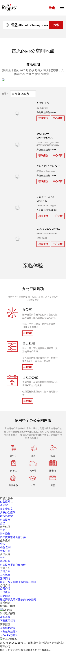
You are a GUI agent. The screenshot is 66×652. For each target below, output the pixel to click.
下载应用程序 (7, 620)
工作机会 (5, 574)
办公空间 (5, 501)
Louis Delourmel (48, 228)
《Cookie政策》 (9, 635)
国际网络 (5, 578)
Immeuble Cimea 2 (48, 166)
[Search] (6, 25)
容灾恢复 (5, 519)
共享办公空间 (7, 512)
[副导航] (12, 502)
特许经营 (5, 533)
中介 (2, 530)
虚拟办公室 (6, 516)
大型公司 (5, 551)
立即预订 (27, 401)
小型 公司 (5, 547)
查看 (4, 93)
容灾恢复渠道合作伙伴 (13, 537)
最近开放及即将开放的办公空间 (18, 582)
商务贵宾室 (6, 508)
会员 (2, 523)
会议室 (4, 505)
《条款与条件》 (9, 631)
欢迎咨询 (5, 617)
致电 (52, 8)
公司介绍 (5, 571)
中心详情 (58, 118)
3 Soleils (42, 103)
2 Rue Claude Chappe (45, 199)
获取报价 (43, 118)
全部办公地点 (20, 94)
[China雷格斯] (9, 4)
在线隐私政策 (7, 628)
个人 (2, 543)
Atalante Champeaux (44, 136)
